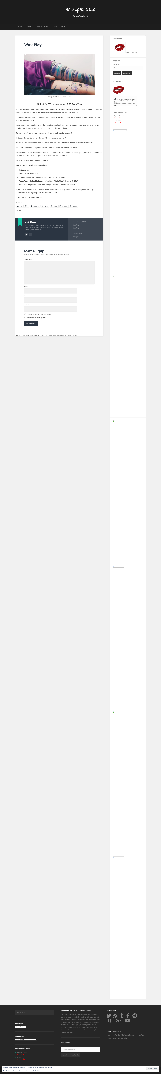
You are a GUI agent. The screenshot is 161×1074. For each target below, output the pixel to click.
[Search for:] (34, 1012)
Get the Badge (43, 26)
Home (20, 26)
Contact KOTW (59, 26)
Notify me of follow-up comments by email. (39, 314)
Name (26, 287)
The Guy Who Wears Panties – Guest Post (129, 1035)
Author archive (26, 234)
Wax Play (33, 44)
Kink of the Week (80, 10)
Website (26, 305)
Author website (30, 234)
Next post (76, 237)
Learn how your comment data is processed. (61, 335)
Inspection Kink (122, 1038)
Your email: (116, 64)
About (29, 26)
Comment (28, 259)
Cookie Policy (36, 1070)
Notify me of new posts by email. (36, 317)
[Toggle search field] (142, 27)
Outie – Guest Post (131, 53)
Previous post (77, 234)
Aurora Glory (66, 97)
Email (26, 296)
